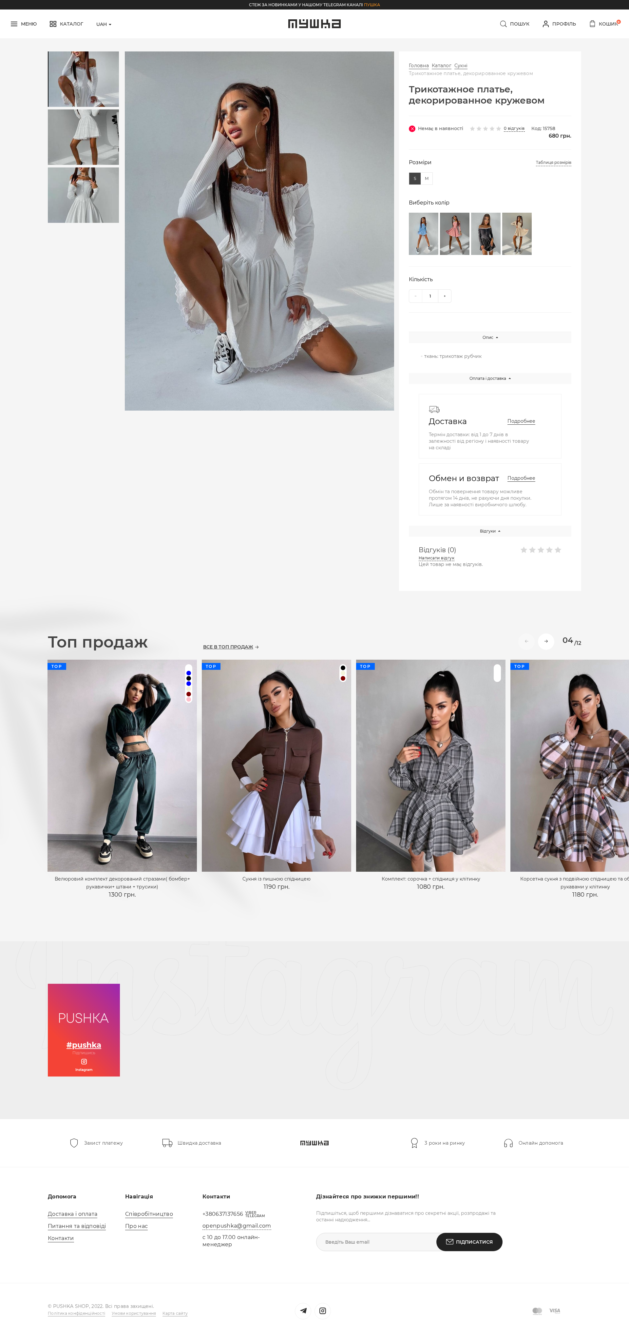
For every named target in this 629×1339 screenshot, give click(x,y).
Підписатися (474, 1242)
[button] (546, 641)
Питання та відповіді (77, 1226)
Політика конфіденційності (76, 1313)
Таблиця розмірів (553, 162)
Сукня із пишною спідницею (276, 879)
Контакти (61, 1238)
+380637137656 (222, 1214)
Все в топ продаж (228, 647)
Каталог (441, 65)
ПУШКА (372, 4)
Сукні (460, 65)
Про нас (136, 1226)
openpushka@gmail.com (236, 1226)
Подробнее (521, 421)
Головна (419, 65)
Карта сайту (175, 1313)
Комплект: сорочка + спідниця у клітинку (431, 879)
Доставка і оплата (72, 1214)
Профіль (564, 24)
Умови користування (134, 1313)
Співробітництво (149, 1214)
